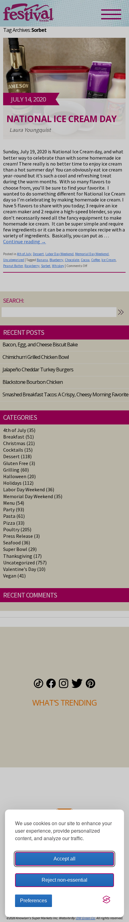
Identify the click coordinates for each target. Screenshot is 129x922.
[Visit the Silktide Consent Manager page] (106, 899)
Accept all (64, 858)
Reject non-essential (64, 880)
